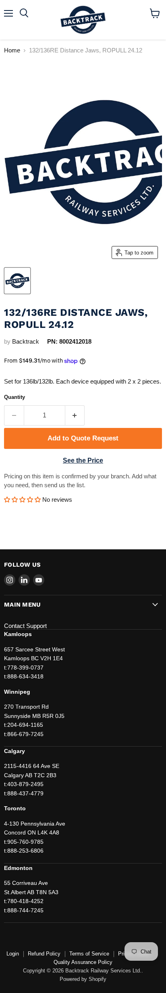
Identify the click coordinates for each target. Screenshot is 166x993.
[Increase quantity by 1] (75, 415)
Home (12, 50)
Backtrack (25, 341)
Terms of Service (89, 954)
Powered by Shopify (83, 979)
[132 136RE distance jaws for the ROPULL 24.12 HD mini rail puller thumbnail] (17, 281)
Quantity (14, 397)
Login (12, 954)
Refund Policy (44, 954)
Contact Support (25, 625)
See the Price (83, 460)
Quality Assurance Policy (83, 962)
